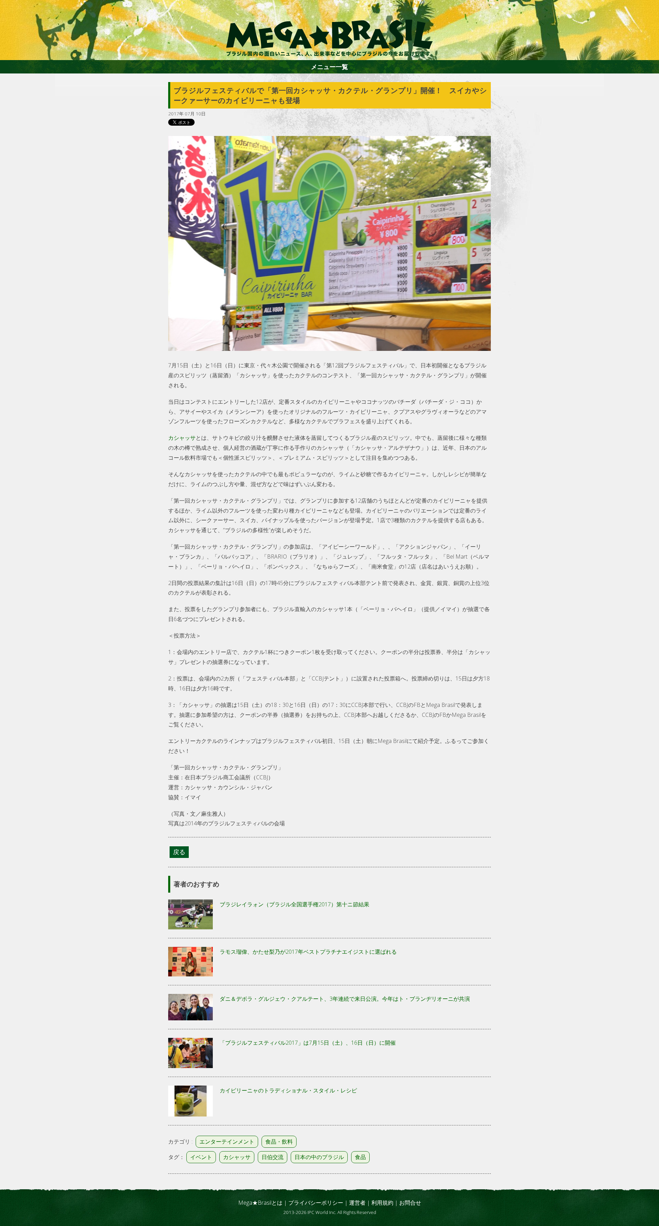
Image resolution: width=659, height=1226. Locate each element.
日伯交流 (273, 1157)
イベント (201, 1157)
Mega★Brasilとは (260, 1202)
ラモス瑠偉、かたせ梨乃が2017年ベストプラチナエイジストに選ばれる (308, 951)
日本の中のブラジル (319, 1157)
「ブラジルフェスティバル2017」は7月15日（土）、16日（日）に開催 (308, 1042)
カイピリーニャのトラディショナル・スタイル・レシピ (288, 1090)
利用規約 (382, 1202)
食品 (360, 1157)
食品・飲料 (279, 1141)
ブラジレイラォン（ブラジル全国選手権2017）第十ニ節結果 (294, 904)
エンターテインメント (226, 1141)
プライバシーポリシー (315, 1202)
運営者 (357, 1202)
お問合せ (410, 1202)
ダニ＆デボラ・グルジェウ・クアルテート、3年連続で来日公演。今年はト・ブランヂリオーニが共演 (345, 998)
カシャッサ (182, 438)
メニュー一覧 (329, 66)
